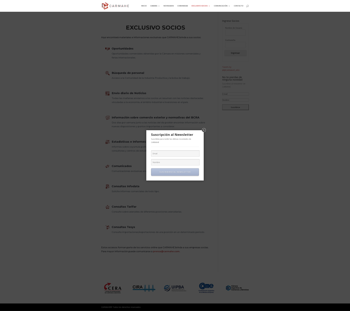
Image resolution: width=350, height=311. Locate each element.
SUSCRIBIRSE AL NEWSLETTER (175, 172)
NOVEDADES (169, 6)
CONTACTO (238, 6)
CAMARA (153, 6)
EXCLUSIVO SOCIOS (200, 6)
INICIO (144, 6)
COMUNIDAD (182, 6)
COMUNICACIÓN (221, 6)
